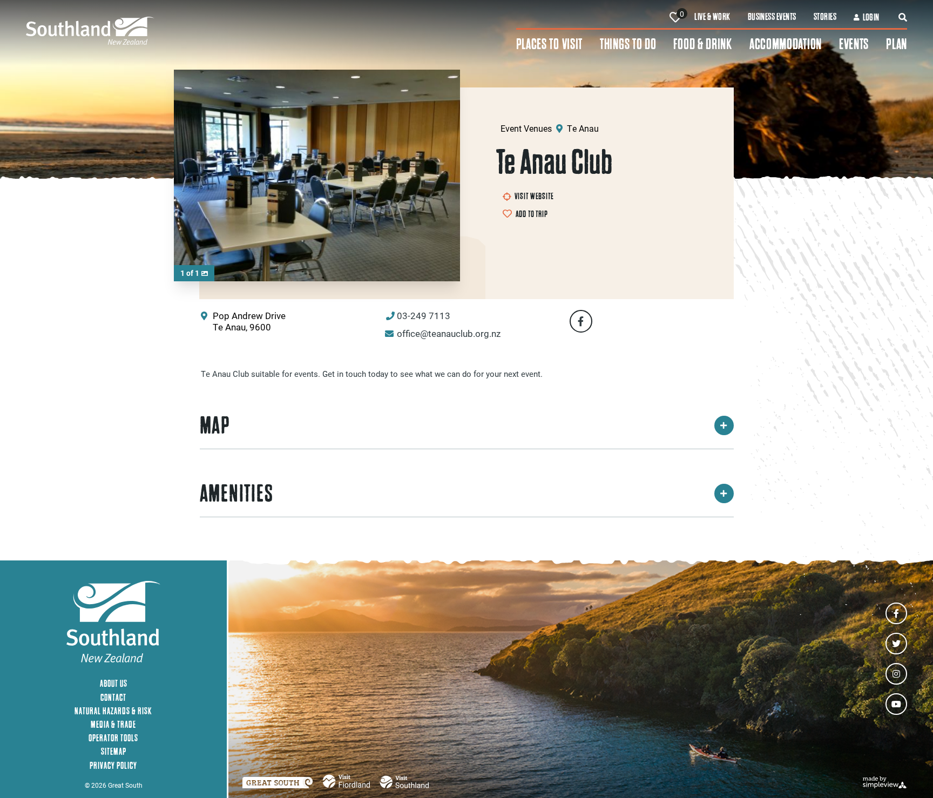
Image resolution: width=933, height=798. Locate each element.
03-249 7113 (423, 315)
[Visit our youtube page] (896, 704)
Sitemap (113, 751)
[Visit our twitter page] (896, 643)
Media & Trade (113, 724)
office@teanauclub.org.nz (449, 333)
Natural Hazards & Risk (113, 710)
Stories (825, 17)
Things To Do (628, 44)
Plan (896, 44)
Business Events (772, 17)
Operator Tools (113, 737)
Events (854, 44)
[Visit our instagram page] (896, 673)
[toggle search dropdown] (902, 17)
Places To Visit (549, 44)
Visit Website (534, 196)
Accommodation (785, 44)
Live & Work (712, 17)
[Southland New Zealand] (271, 31)
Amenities (237, 493)
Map (215, 425)
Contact (113, 697)
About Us (113, 683)
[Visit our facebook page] (896, 613)
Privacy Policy (113, 765)
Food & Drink (702, 44)
